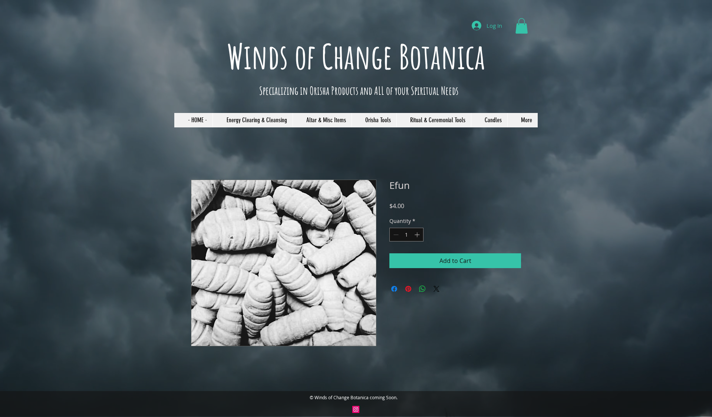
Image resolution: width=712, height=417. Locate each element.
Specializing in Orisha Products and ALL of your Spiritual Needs (358, 90)
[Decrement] (395, 234)
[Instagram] (355, 409)
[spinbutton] (406, 234)
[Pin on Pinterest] (408, 288)
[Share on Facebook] (394, 288)
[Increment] (417, 234)
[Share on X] (436, 288)
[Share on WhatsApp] (422, 288)
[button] (521, 26)
